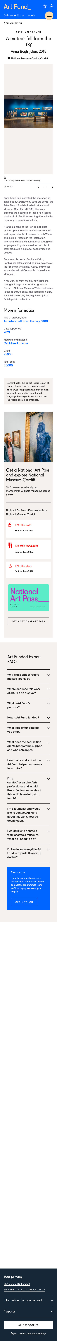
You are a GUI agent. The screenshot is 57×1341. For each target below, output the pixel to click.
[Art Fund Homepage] (17, 7)
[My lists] (45, 6)
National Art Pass (14, 15)
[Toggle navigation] (49, 15)
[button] (29, 621)
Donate (31, 15)
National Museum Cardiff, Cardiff (29, 58)
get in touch (30, 396)
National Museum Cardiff (20, 514)
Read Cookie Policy (17, 1283)
